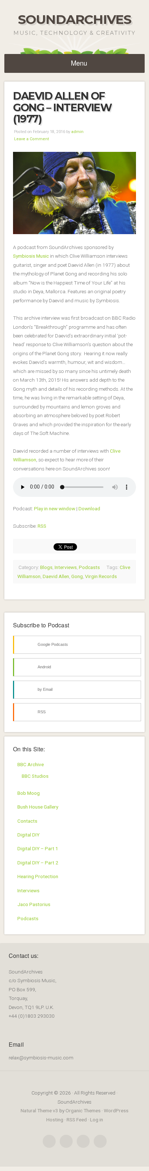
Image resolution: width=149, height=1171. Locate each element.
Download (89, 508)
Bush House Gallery (37, 807)
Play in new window (54, 508)
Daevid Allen (56, 576)
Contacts (27, 821)
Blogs (46, 567)
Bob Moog (28, 793)
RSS (42, 526)
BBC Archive (30, 764)
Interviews (66, 567)
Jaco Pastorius (33, 904)
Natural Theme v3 (39, 1110)
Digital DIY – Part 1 (37, 848)
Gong (77, 576)
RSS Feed (77, 1119)
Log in (96, 1119)
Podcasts (89, 567)
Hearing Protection (37, 876)
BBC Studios (35, 776)
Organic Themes (83, 1110)
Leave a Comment (31, 139)
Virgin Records (101, 576)
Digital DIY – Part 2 (37, 862)
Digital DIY (28, 835)
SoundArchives (74, 19)
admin (77, 131)
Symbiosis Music (31, 256)
